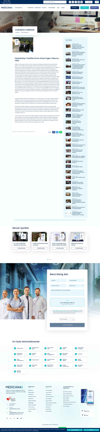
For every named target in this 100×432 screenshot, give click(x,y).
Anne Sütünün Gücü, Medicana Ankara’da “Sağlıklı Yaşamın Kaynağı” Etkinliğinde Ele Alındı (78, 46)
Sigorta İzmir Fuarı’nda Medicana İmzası (77, 93)
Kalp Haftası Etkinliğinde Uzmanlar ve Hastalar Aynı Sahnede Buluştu (78, 172)
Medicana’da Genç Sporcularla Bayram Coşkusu (76, 122)
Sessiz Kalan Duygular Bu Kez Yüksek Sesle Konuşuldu (78, 145)
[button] (48, 259)
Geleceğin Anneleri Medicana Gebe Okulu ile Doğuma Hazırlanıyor (78, 105)
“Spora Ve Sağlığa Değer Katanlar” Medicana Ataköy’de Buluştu (77, 116)
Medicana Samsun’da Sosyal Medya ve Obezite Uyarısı (77, 98)
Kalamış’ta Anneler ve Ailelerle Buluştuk (77, 83)
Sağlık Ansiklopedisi (32, 400)
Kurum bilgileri (48, 398)
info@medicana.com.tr (14, 409)
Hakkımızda (30, 390)
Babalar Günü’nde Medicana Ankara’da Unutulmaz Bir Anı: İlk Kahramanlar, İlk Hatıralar (78, 54)
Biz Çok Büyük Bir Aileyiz (77, 166)
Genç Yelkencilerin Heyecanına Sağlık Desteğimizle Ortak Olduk (78, 128)
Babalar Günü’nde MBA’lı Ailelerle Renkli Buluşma (77, 78)
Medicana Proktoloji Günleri (58, 244)
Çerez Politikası (35, 430)
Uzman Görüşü (31, 407)
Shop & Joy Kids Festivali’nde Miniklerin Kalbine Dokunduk (77, 195)
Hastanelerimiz (31, 392)
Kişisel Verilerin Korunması (68, 395)
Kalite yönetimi (49, 405)
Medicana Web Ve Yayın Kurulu (69, 402)
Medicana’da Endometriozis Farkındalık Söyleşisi (78, 208)
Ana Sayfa (17, 32)
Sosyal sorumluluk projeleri (51, 402)
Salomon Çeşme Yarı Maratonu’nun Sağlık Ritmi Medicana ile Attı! (78, 135)
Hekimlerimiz (30, 398)
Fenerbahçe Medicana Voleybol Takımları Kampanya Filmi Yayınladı (78, 213)
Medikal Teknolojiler (32, 405)
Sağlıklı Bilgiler (31, 402)
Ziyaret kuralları (49, 400)
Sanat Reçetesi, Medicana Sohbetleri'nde (78, 140)
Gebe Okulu (48, 407)
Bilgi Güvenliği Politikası (67, 393)
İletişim (29, 411)
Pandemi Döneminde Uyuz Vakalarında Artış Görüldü (78, 244)
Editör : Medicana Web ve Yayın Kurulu (29, 131)
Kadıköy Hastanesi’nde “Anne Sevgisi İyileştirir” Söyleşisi (77, 151)
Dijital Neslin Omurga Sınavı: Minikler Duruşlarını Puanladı (78, 88)
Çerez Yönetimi (66, 406)
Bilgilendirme (75, 310)
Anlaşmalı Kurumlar (32, 396)
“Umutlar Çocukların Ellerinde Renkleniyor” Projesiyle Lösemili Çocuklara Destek (78, 201)
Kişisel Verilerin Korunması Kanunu (60, 310)
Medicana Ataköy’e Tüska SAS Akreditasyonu (78, 110)
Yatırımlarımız (48, 394)
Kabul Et (91, 430)
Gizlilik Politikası (66, 400)
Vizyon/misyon (49, 392)
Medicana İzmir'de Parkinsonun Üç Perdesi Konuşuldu (77, 188)
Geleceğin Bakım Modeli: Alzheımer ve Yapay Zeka (77, 183)
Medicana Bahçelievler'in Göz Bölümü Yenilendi (77, 73)
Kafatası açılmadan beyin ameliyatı (21, 244)
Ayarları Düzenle (75, 430)
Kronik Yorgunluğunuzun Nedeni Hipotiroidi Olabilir (40, 244)
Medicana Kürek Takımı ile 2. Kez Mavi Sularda (78, 60)
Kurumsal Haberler (24, 32)
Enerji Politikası (48, 411)
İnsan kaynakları (49, 390)
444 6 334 (11, 405)
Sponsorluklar (48, 409)
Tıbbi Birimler (30, 394)
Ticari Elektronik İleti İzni (67, 404)
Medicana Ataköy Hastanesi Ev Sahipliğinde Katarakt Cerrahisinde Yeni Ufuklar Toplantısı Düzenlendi (78, 66)
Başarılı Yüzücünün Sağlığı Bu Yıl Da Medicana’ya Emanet (78, 157)
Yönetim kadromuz (49, 396)
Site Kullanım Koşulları (67, 391)
